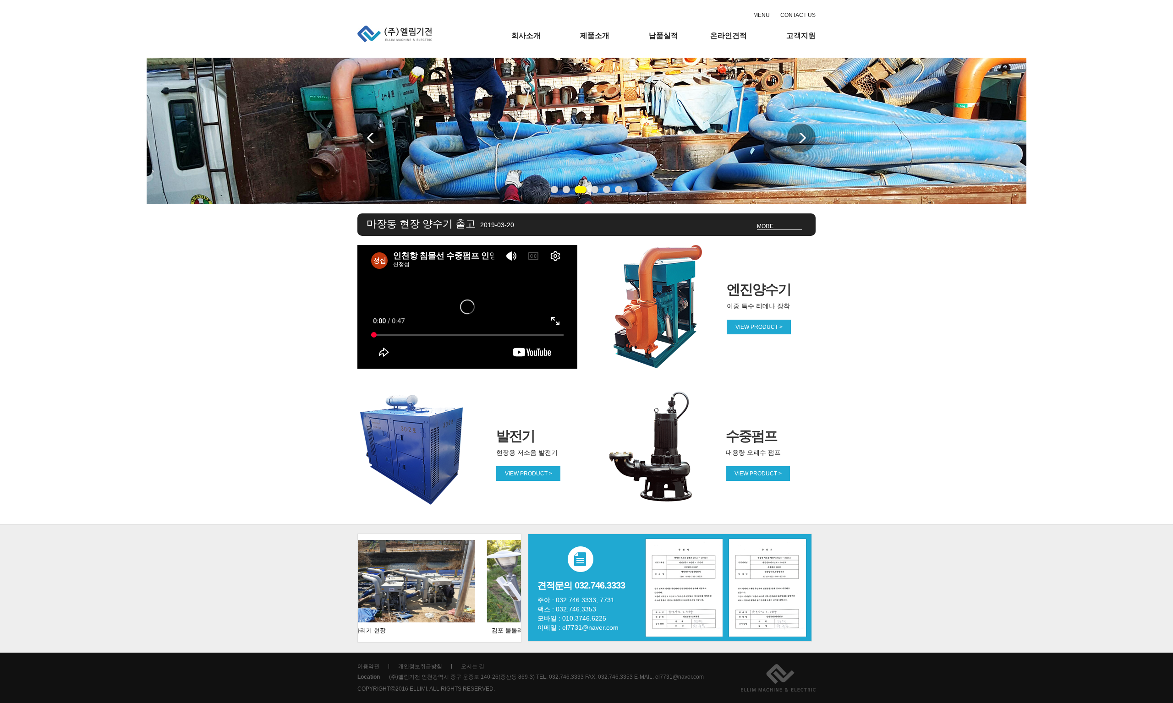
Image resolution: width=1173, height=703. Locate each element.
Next (801, 138)
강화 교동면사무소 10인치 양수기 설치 (472, 223)
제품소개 (594, 35)
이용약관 (368, 666)
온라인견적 (728, 35)
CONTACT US (798, 15)
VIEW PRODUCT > (759, 327)
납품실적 (663, 35)
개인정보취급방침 (420, 666)
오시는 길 (472, 666)
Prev (371, 138)
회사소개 (526, 35)
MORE (765, 226)
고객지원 (801, 35)
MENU (761, 15)
